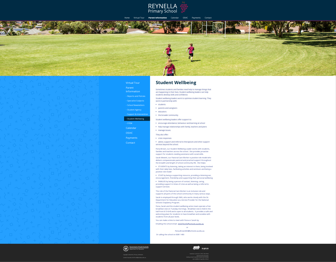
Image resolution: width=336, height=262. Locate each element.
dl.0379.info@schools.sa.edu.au (139, 257)
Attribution (140, 254)
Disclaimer (130, 254)
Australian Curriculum (195, 253)
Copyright (125, 254)
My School (206, 253)
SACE (202, 253)
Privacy (135, 254)
